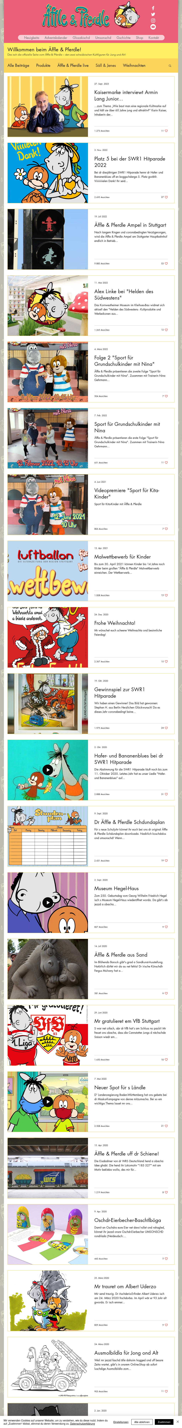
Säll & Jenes (106, 65)
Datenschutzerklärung (82, 1423)
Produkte (43, 65)
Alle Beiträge (18, 65)
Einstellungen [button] (121, 1422)
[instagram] (153, 20)
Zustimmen (164, 1422)
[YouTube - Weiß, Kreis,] (153, 27)
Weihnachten (134, 65)
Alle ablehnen (142, 1422)
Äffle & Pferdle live (73, 65)
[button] (170, 66)
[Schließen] (178, 1422)
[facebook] (153, 8)
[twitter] (153, 14)
